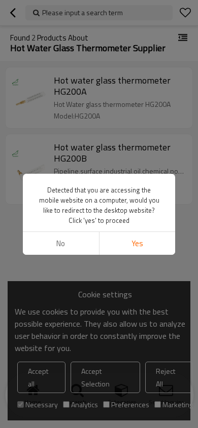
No (60, 243)
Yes (137, 243)
